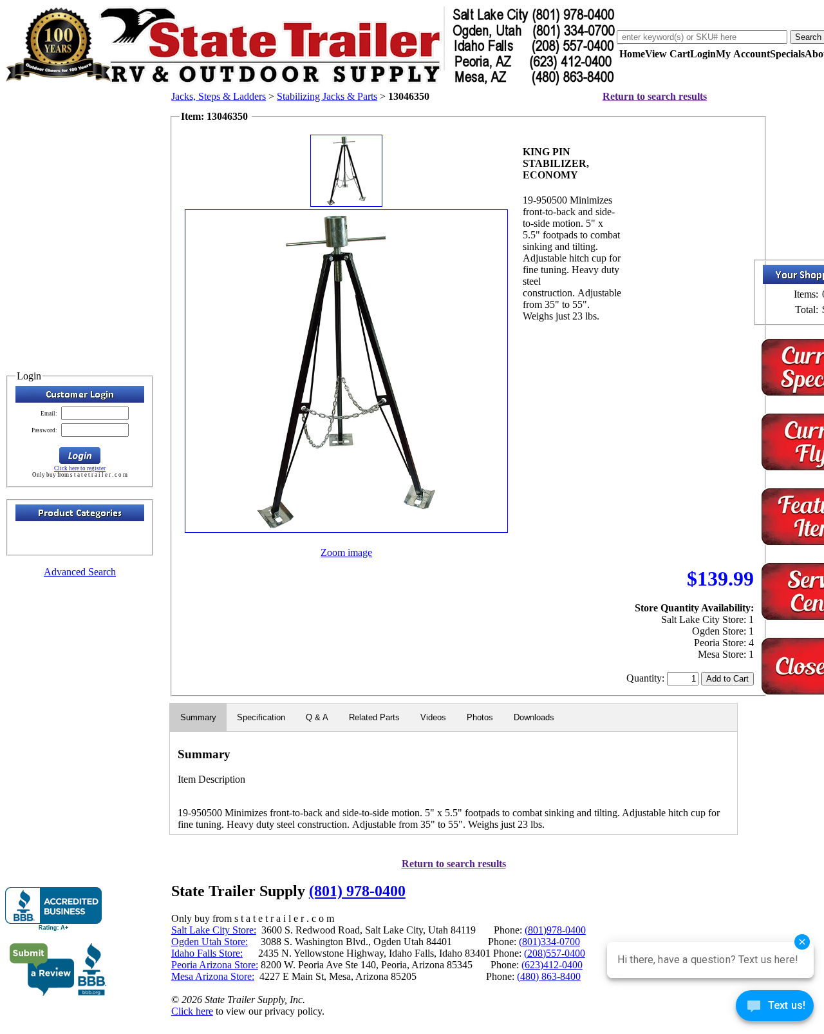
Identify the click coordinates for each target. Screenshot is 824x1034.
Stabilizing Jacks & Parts (327, 96)
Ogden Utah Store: (209, 941)
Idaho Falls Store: (207, 953)
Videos (433, 717)
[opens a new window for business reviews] (53, 909)
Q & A (317, 717)
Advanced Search (80, 571)
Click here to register (80, 468)
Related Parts (374, 717)
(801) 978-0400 (357, 891)
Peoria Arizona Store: (214, 964)
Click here (192, 1011)
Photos (480, 717)
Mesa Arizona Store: (212, 976)
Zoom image (346, 552)
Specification (261, 717)
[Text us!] (775, 1008)
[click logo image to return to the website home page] (311, 82)
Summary (198, 717)
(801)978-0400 (555, 929)
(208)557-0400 (554, 953)
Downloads (534, 717)
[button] (79, 455)
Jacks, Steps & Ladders (218, 96)
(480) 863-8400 (549, 976)
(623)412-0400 (552, 964)
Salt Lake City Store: (213, 929)
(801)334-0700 (549, 941)
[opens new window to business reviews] (58, 993)
